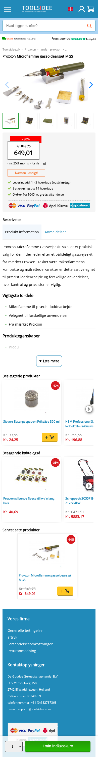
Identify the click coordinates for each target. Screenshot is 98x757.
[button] (89, 85)
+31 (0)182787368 (44, 702)
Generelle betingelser (26, 630)
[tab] (22, 232)
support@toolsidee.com (34, 709)
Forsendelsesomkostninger (30, 644)
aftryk (12, 637)
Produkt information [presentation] (22, 232)
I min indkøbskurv (58, 745)
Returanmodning (22, 650)
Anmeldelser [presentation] (55, 232)
